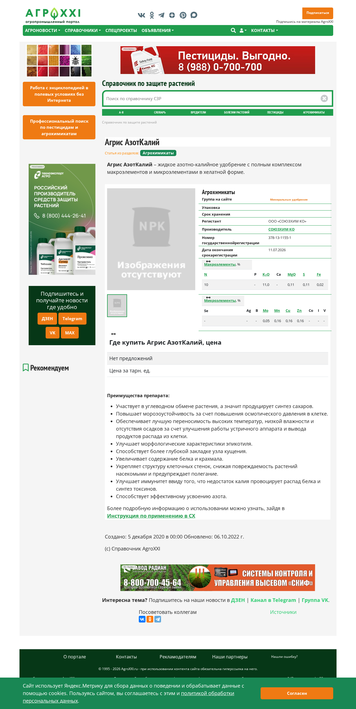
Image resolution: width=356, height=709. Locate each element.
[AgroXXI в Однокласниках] (153, 15)
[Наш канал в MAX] (195, 15)
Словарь (160, 112)
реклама (37, 166)
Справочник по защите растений (148, 83)
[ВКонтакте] (142, 619)
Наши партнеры (230, 657)
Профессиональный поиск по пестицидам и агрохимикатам (59, 127)
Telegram (72, 318)
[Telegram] (157, 619)
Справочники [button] (81, 30)
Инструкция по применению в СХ (151, 515)
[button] (243, 30)
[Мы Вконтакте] (143, 15)
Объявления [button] (156, 30)
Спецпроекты (121, 30)
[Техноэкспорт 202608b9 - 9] (62, 219)
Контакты (126, 657)
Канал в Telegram (273, 600)
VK (52, 332)
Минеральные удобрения (289, 199)
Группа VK (315, 600)
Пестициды (275, 112)
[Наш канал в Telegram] (162, 15)
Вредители (198, 112)
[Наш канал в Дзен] (173, 15)
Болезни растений (236, 112)
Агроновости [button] (41, 30)
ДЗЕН (47, 318)
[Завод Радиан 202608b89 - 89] (217, 577)
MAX (70, 332)
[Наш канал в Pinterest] (184, 15)
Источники (283, 612)
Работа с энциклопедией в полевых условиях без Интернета (59, 94)
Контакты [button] (263, 30)
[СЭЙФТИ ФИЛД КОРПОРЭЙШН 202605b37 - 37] (217, 60)
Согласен (297, 693)
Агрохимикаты (314, 112)
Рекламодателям (178, 657)
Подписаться (317, 12)
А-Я (121, 112)
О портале (74, 657)
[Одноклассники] (150, 619)
